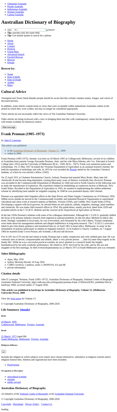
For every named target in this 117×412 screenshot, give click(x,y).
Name (10, 74)
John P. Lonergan (12, 140)
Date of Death (14, 79)
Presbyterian (13, 365)
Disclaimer (18, 404)
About (10, 43)
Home (10, 40)
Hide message (8, 127)
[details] (25, 309)
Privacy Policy (32, 404)
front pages (16, 298)
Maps (10, 85)
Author (10, 82)
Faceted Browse (15, 57)
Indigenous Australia (17, 9)
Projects (11, 49)
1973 (14, 336)
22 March (6, 336)
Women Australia (15, 12)
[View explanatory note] (3, 351)
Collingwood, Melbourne (13, 324)
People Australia (15, 6)
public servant (14, 382)
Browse (11, 60)
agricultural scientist (16, 376)
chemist (11, 379)
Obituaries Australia (16, 3)
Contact (11, 46)
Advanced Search (15, 54)
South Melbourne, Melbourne (15, 339)
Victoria (30, 324)
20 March (6, 322)
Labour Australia (15, 14)
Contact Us (46, 404)
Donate (10, 62)
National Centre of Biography (34, 394)
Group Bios (13, 51)
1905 (14, 322)
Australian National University (69, 394)
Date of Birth (13, 77)
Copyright (6, 404)
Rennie (73, 169)
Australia (39, 324)
